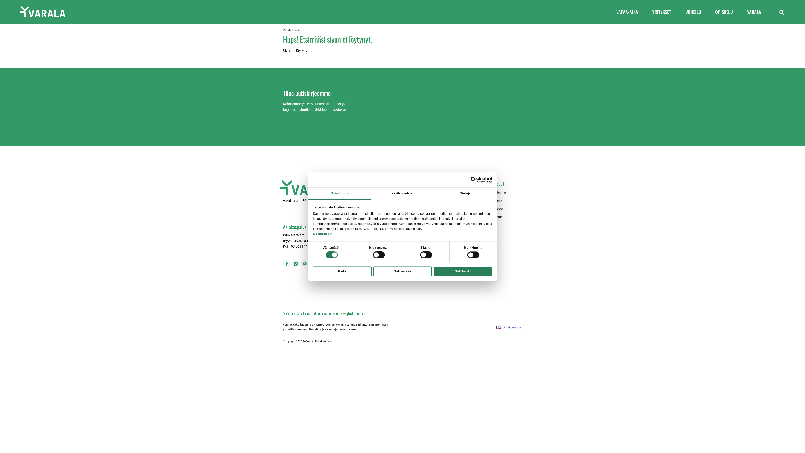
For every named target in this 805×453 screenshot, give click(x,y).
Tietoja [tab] (465, 193)
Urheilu (693, 12)
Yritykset (661, 12)
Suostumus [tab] (339, 193)
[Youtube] (304, 263)
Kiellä (342, 271)
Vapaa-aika (627, 12)
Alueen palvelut (493, 193)
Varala (754, 12)
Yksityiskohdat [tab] (402, 193)
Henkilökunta (491, 201)
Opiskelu (724, 12)
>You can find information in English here (324, 313)
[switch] (379, 255)
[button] (781, 12)
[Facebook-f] (286, 263)
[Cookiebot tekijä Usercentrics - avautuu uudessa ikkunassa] (474, 180)
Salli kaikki (463, 271)
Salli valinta (402, 271)
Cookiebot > (322, 234)
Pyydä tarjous (491, 217)
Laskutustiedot (493, 209)
